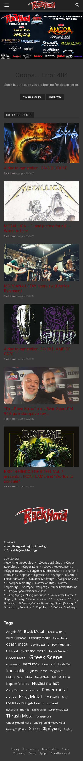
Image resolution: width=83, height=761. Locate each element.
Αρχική (15, 749)
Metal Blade (42, 677)
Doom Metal (38, 644)
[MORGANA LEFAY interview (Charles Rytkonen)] (41, 262)
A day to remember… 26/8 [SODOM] (35, 168)
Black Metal (34, 632)
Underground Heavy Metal (49, 722)
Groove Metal (13, 664)
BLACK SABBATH (56, 632)
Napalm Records (17, 684)
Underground (43, 716)
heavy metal (48, 664)
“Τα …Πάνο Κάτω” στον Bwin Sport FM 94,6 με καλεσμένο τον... (38, 411)
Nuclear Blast (45, 683)
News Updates (50, 749)
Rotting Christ (39, 709)
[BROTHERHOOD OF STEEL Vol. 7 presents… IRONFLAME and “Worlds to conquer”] (41, 447)
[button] (6, 5)
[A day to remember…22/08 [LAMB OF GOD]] (41, 324)
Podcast (34, 690)
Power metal (55, 690)
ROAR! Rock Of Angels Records (25, 703)
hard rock (31, 664)
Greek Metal (16, 658)
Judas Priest (38, 671)
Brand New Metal (60, 753)
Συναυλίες (19, 753)
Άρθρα (43, 753)
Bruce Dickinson (16, 638)
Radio (65, 697)
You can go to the (32, 97)
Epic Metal (12, 651)
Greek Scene (45, 657)
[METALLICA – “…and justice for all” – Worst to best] (41, 201)
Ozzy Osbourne (16, 690)
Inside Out (64, 664)
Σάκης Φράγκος (45, 729)
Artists (65, 749)
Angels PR (13, 632)
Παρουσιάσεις (30, 749)
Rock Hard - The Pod (18, 709)
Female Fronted (58, 651)
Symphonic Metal (58, 709)
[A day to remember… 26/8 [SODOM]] (41, 143)
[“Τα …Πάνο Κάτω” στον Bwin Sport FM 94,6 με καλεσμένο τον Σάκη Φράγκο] (41, 385)
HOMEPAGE (55, 97)
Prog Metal (30, 696)
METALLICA (61, 677)
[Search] (77, 5)
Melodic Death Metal (19, 677)
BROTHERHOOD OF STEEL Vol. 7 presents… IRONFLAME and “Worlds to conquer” (38, 476)
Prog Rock (52, 697)
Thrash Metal (20, 716)
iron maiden (17, 671)
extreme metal (33, 651)
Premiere (11, 697)
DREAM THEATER (58, 644)
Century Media (39, 638)
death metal (17, 644)
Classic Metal (60, 638)
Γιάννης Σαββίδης (16, 729)
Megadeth (57, 671)
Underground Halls (18, 722)
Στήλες (68, 729)
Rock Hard (10, 173)
